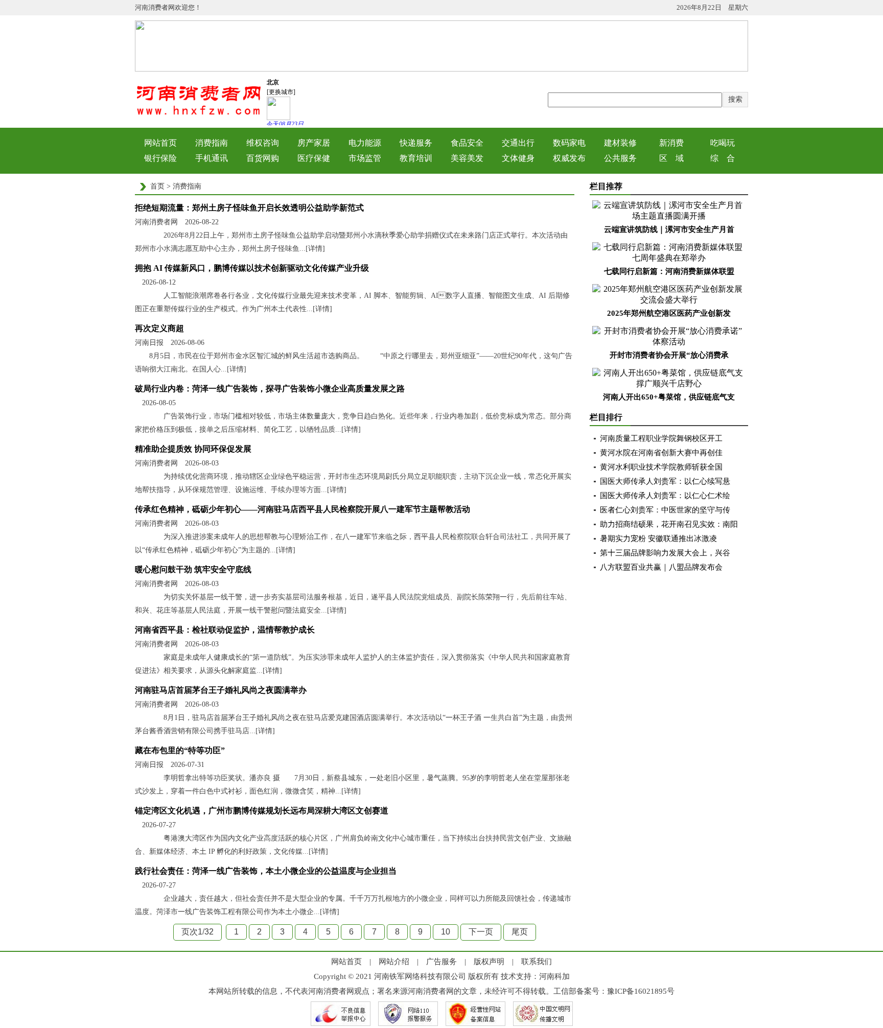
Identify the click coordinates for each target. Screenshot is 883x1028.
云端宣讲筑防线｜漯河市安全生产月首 (669, 229)
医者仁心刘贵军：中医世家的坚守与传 (665, 510)
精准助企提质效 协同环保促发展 (193, 449)
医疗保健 (313, 158)
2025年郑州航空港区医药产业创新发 (669, 313)
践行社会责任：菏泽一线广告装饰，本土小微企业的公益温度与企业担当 (266, 871)
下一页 (481, 931)
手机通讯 (211, 158)
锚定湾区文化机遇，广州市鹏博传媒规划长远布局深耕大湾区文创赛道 (261, 810)
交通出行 (518, 142)
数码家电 (569, 142)
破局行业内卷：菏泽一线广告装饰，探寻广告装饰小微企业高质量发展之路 (270, 388)
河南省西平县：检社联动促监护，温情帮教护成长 (225, 629)
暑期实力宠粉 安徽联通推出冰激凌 (658, 538)
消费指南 (211, 142)
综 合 (722, 158)
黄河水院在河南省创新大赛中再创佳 (661, 453)
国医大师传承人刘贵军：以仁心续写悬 (665, 481)
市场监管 (364, 158)
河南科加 (554, 976)
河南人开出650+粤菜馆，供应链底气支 (669, 397)
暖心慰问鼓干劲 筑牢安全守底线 (193, 569)
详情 (315, 248)
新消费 (671, 142)
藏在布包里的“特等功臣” (180, 750)
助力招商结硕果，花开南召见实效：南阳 (669, 524)
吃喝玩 (722, 142)
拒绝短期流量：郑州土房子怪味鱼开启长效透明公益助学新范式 (249, 207)
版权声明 (489, 961)
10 (445, 931)
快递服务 (416, 142)
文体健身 (518, 158)
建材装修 (620, 142)
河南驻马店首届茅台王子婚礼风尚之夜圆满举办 (221, 690)
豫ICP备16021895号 (641, 991)
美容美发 (467, 158)
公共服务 (620, 158)
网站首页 (160, 142)
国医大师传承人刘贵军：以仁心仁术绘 (665, 496)
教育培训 (416, 158)
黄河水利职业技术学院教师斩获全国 (661, 467)
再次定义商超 (159, 328)
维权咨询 (262, 142)
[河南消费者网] (199, 114)
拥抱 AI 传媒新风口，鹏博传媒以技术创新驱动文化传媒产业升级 (252, 268)
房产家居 (313, 142)
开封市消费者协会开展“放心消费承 (669, 355)
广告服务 (441, 961)
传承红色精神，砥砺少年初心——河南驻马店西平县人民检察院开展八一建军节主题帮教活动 (302, 509)
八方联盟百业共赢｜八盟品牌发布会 (661, 567)
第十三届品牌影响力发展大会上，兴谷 (665, 553)
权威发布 (569, 158)
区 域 (671, 158)
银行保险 (160, 158)
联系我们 (536, 961)
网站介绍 (394, 961)
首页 (157, 186)
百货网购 (262, 158)
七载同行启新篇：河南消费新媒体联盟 (669, 271)
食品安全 (467, 142)
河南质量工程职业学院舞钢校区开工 (661, 438)
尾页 (520, 931)
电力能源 (364, 142)
